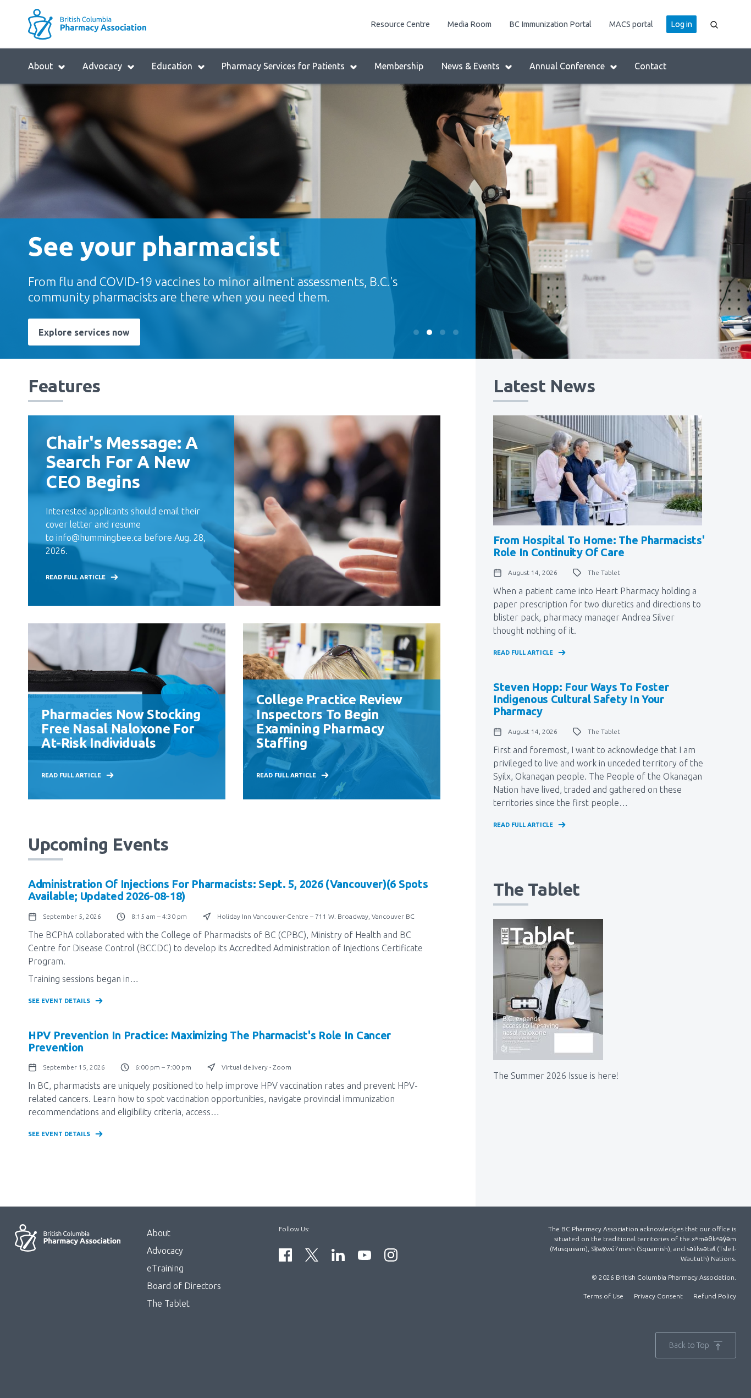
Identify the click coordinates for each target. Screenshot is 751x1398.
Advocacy (102, 66)
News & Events (470, 66)
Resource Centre (400, 24)
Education (172, 66)
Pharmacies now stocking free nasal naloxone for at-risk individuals (121, 729)
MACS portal (631, 24)
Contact (650, 66)
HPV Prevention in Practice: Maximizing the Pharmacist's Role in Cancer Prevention (209, 1041)
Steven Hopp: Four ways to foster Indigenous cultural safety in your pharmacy (581, 699)
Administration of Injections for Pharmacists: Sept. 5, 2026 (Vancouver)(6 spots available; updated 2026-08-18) (228, 890)
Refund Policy (714, 1296)
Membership (398, 66)
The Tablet (168, 1303)
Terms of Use (603, 1296)
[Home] (115, 24)
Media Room (470, 24)
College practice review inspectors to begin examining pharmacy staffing (329, 721)
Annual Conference (567, 66)
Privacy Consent (658, 1296)
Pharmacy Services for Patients (283, 66)
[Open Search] (714, 24)
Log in (681, 24)
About (40, 66)
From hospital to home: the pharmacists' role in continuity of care (598, 546)
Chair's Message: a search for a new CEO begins (122, 461)
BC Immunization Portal (550, 24)
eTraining (165, 1268)
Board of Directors (184, 1286)
